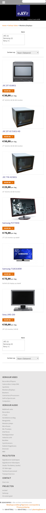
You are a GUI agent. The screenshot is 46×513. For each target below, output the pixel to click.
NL (20, 19)
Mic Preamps (6, 429)
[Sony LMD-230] (23, 300)
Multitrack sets (7, 409)
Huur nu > (8, 91)
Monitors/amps (7, 423)
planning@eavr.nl (38, 509)
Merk (23, 32)
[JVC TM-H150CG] (23, 163)
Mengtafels (6, 420)
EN (22, 19)
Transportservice (8, 474)
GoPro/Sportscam (8, 398)
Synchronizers (7, 443)
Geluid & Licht (7, 437)
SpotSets (5, 387)
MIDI (3, 452)
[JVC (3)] (13, 36)
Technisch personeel (9, 471)
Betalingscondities (13, 505)
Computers (6, 401)
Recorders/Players (9, 381)
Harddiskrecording (9, 418)
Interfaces (6, 432)
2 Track (4, 415)
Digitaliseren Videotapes (11, 463)
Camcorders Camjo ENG (10, 384)
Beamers (5, 393)
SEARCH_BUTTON (18, 4)
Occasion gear (7, 496)
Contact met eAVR (33, 19)
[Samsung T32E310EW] (23, 255)
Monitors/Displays (8, 390)
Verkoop (5, 493)
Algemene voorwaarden (30, 505)
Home (4, 25)
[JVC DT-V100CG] (23, 71)
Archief (4, 490)
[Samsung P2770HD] (23, 209)
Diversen (5, 449)
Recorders (6, 412)
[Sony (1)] (13, 40)
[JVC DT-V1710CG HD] (23, 117)
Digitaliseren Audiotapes (11, 460)
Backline (5, 440)
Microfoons (6, 426)
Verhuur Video (13, 25)
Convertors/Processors (10, 395)
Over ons (5, 482)
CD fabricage (6, 468)
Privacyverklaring (23, 507)
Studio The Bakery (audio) (11, 465)
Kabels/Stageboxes (9, 446)
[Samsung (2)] (13, 38)
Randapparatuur (8, 435)
